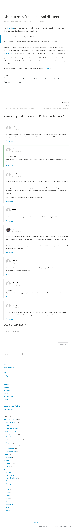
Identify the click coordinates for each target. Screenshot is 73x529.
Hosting (6, 376)
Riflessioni (6, 460)
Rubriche (6, 469)
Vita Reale (6, 490)
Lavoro (8, 495)
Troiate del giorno (11, 451)
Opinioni (6, 454)
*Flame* (8, 437)
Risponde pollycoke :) (12, 478)
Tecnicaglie (7, 399)
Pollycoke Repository (12, 446)
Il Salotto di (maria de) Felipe (14, 440)
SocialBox (9, 481)
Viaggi (8, 510)
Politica (8, 501)
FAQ (5, 373)
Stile (7, 507)
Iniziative (8, 472)
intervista (10, 28)
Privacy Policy (7, 390)
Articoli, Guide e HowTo (10, 419)
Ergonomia (9, 463)
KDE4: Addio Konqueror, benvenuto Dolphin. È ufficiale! (18, 108)
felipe (7, 21)
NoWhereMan (16, 127)
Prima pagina (10, 475)
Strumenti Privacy (9, 396)
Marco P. (14, 174)
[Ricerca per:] (13, 354)
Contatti (6, 370)
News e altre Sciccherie (19, 21)
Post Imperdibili (10, 448)
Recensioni (9, 457)
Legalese (6, 384)
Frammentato (10, 382)
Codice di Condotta (9, 367)
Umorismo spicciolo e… (10, 487)
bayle (13, 229)
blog (5, 364)
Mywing (14, 305)
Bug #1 (47, 68)
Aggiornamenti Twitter (12, 406)
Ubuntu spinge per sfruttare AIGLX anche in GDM (55, 108)
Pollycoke (8, 443)
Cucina (8, 492)
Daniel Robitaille (9, 53)
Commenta (63, 344)
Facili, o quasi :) (10, 425)
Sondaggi (6, 393)
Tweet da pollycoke (9, 409)
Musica (8, 498)
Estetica (8, 466)
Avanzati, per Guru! (11, 422)
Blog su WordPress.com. (36, 523)
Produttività (9, 504)
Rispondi (10, 141)
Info (5, 379)
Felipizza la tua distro (12, 428)
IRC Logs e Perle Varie (10, 431)
